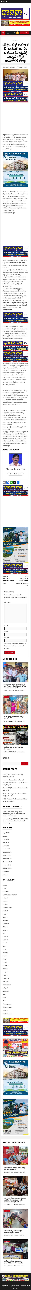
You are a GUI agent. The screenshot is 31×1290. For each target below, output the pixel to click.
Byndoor (5, 904)
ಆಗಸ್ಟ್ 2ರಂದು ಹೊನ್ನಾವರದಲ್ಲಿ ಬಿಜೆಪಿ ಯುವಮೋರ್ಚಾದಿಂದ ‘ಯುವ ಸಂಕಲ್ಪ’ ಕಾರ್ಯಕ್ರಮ (14, 814)
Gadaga (5, 917)
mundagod (6, 981)
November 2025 (7, 862)
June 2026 (6, 839)
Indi (4, 933)
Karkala (5, 943)
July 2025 (5, 874)
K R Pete (5, 936)
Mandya (5, 968)
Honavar (5, 930)
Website (6, 637)
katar (4, 946)
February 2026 (7, 852)
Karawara (5, 939)
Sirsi (4, 994)
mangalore (6, 972)
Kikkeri (5, 949)
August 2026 (6, 833)
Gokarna (5, 920)
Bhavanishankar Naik (10, 67)
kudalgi (5, 956)
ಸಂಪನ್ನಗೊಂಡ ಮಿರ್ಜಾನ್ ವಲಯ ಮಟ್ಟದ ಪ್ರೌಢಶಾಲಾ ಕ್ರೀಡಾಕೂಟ (14, 1168)
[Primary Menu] (8, 33)
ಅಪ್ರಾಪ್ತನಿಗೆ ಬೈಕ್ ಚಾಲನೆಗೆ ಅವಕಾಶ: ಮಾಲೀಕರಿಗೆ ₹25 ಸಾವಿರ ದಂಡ (22, 580)
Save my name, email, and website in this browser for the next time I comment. (15, 646)
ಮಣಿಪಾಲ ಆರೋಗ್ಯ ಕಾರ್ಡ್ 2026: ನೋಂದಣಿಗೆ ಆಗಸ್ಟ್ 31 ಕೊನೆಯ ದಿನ (13, 1262)
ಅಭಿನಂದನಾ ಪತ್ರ (7, 1013)
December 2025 (7, 858)
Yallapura (5, 1010)
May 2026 (6, 842)
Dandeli (5, 914)
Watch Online (24, 33)
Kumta (5, 962)
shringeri (5, 988)
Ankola (5, 885)
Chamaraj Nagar (7, 907)
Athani (4, 888)
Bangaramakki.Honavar (10, 894)
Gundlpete (6, 923)
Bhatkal (15, 40)
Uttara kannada (7, 1007)
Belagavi (5, 898)
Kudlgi (4, 959)
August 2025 (6, 871)
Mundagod (6, 978)
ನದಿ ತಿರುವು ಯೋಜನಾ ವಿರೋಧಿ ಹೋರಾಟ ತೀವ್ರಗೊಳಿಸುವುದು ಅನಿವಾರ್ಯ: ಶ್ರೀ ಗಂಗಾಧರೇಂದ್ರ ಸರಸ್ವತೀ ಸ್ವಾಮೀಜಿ (15, 782)
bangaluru (6, 891)
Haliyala (5, 927)
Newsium (23, 1285)
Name (6, 625)
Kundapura (6, 965)
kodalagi (5, 952)
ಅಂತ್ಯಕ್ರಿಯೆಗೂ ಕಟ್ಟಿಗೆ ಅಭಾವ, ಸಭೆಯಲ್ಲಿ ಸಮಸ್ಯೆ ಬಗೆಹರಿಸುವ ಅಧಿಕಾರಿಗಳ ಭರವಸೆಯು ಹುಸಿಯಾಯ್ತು (15, 821)
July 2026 (5, 836)
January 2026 (7, 855)
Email (6, 631)
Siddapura (6, 991)
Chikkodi (5, 911)
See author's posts (15, 474)
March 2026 (6, 849)
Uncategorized (7, 1004)
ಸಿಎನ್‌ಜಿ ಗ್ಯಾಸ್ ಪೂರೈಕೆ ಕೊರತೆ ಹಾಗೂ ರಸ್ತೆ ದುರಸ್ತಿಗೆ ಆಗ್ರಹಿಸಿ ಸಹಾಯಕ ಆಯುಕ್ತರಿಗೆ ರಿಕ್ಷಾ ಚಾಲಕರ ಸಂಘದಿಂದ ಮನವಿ (15, 686)
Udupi (4, 1001)
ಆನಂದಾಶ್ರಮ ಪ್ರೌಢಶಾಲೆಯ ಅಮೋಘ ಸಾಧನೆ (9, 579)
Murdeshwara (7, 984)
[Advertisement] (15, 118)
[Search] (14, 32)
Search (6, 758)
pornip (5, 819)
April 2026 (6, 845)
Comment (7, 602)
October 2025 (7, 865)
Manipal (5, 975)
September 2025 (7, 868)
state (4, 997)
